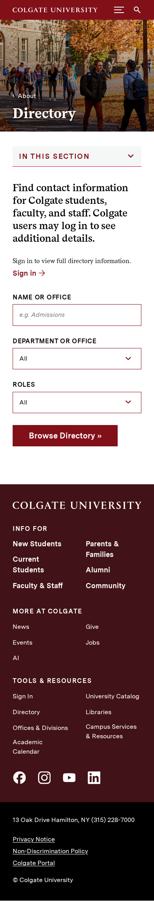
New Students (37, 544)
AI (16, 658)
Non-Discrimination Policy (50, 851)
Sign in (24, 273)
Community (106, 585)
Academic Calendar (28, 746)
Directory (26, 712)
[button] (119, 10)
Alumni (98, 570)
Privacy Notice (34, 839)
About (27, 96)
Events (22, 642)
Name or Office (42, 297)
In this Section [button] (54, 156)
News (21, 626)
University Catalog (112, 696)
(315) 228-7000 (113, 820)
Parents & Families (102, 549)
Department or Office (55, 341)
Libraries (98, 712)
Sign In (23, 696)
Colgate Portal (34, 863)
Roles (24, 384)
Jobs (93, 642)
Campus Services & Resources (111, 731)
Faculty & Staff (38, 585)
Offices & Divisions (40, 728)
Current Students (28, 564)
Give (92, 626)
